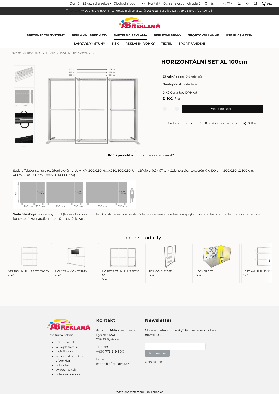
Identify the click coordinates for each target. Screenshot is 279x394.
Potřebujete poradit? (158, 155)
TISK (115, 43)
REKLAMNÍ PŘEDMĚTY (89, 35)
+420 (100, 351)
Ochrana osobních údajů (182, 3)
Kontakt (154, 3)
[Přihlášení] (239, 3)
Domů (74, 3)
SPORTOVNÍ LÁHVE (203, 35)
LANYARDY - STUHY (89, 43)
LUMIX (50, 53)
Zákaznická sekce (96, 3)
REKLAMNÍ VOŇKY (140, 43)
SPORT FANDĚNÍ (192, 43)
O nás (209, 3)
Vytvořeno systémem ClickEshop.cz (139, 391)
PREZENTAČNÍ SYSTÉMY (46, 35)
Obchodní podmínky (129, 3)
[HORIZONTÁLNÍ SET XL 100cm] (93, 106)
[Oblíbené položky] (248, 3)
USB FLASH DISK (239, 35)
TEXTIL (166, 43)
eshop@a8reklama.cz (126, 10)
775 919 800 (114, 351)
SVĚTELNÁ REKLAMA (130, 35)
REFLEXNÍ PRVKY (167, 35)
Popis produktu (120, 155)
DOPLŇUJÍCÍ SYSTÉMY (75, 53)
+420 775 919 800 (93, 10)
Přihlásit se (157, 353)
